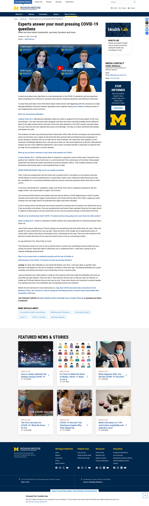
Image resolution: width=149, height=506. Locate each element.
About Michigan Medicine (23, 2)
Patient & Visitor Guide (84, 455)
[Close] (145, 495)
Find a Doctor (82, 452)
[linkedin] (104, 468)
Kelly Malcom (29, 39)
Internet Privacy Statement (37, 502)
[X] (147, 23)
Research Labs (100, 455)
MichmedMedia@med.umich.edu (116, 75)
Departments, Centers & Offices (122, 458)
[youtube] (67, 468)
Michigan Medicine (64, 449)
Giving (57, 461)
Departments (69, 2)
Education (59, 2)
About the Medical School (121, 461)
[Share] (147, 33)
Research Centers (101, 458)
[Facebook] (147, 19)
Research (49, 2)
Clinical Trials (100, 452)
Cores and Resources (102, 461)
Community (58, 458)
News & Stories (59, 463)
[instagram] (60, 468)
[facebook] (56, 468)
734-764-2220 (114, 78)
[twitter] (64, 468)
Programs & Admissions (120, 452)
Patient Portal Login (84, 458)
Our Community (118, 455)
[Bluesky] (147, 29)
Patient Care (38, 2)
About (57, 452)
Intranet (115, 463)
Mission (31, 14)
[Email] (147, 26)
